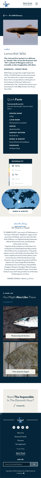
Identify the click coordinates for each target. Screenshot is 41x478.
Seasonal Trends (20, 436)
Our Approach (20, 444)
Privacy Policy (20, 449)
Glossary (20, 440)
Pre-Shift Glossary (15, 15)
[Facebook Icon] (18, 427)
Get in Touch (20, 453)
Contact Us (21, 406)
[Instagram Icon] (14, 427)
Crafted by (20, 473)
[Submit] (34, 464)
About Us (20, 433)
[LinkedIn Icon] (27, 427)
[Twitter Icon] (22, 427)
